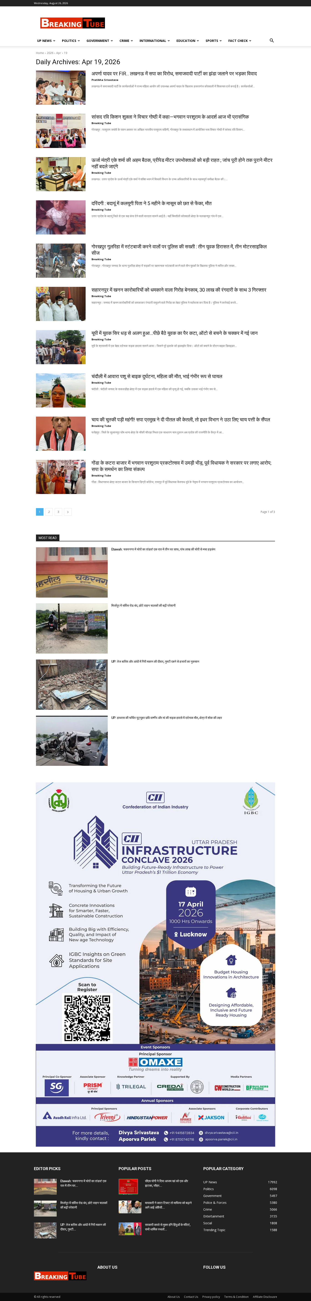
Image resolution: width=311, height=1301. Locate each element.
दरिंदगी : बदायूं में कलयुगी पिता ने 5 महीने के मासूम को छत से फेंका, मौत (152, 203)
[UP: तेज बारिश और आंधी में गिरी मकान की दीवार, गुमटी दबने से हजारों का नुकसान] (72, 684)
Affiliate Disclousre (265, 1297)
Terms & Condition (236, 1297)
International (153, 40)
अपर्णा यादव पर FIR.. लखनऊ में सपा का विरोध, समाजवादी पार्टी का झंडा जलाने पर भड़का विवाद (174, 73)
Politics (69, 40)
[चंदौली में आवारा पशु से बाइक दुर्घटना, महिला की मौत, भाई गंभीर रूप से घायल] (61, 390)
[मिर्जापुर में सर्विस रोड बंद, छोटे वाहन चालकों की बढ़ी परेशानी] (72, 628)
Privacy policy (211, 1297)
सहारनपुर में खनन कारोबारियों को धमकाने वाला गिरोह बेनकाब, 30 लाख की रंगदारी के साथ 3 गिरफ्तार (179, 290)
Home (40, 53)
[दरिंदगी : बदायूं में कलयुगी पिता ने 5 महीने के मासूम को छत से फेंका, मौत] (61, 217)
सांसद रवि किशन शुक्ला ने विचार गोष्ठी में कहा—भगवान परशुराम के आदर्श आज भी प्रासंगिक (170, 117)
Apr (58, 53)
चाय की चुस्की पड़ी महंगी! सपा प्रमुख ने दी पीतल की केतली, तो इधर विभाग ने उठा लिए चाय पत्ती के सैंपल (181, 420)
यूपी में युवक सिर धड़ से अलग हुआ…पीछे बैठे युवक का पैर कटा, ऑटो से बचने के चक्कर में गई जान (175, 333)
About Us (174, 1297)
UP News (44, 40)
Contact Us (191, 1297)
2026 (50, 53)
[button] (271, 41)
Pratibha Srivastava (105, 79)
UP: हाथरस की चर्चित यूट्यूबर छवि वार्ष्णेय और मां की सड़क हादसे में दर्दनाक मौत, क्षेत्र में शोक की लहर (166, 718)
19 (65, 53)
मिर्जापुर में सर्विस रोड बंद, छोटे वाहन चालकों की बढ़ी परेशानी (143, 605)
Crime (124, 40)
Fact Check (238, 40)
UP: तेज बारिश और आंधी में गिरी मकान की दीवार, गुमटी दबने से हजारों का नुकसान (155, 661)
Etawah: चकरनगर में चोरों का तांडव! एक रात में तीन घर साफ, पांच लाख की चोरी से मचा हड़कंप (163, 549)
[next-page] (68, 512)
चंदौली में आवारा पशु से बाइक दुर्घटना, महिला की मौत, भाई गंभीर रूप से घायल (157, 376)
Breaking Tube (101, 123)
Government (98, 40)
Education (185, 40)
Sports (212, 40)
